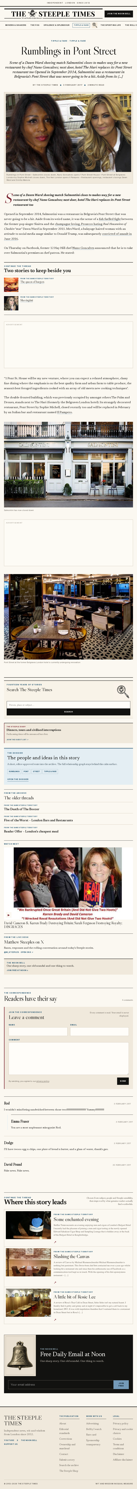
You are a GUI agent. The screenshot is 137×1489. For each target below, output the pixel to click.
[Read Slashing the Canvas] (28, 1262)
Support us (11, 1444)
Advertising (92, 1423)
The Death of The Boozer (21, 809)
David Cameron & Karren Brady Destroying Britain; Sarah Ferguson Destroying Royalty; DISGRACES (63, 925)
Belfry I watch (93, 1429)
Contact (63, 1454)
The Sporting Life (111, 25)
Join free (121, 1384)
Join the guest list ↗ (18, 740)
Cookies (117, 1439)
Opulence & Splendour (57, 25)
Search (68, 712)
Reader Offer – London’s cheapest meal (31, 831)
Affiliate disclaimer (123, 1460)
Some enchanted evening (76, 1219)
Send (123, 1081)
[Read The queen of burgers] (11, 285)
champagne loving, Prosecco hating (78, 224)
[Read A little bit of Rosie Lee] (28, 1303)
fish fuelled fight (110, 219)
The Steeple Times (47, 85)
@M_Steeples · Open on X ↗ (18, 952)
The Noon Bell (29, 1440)
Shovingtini (26, 300)
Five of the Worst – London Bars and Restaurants (38, 820)
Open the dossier (18, 779)
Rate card (91, 1435)
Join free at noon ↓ (17, 970)
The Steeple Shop (68, 1471)
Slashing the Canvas (71, 1256)
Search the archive (69, 1465)
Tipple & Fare (81, 25)
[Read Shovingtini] (11, 303)
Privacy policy (120, 1423)
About (62, 1423)
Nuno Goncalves (83, 248)
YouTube (9, 1440)
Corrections (65, 1439)
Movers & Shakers (15, 25)
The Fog (34, 25)
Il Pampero (64, 412)
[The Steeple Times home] (53, 13)
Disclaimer (118, 1454)
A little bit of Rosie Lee (75, 1297)
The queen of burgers (32, 282)
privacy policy (42, 1081)
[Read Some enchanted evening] (28, 1225)
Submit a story (67, 1460)
